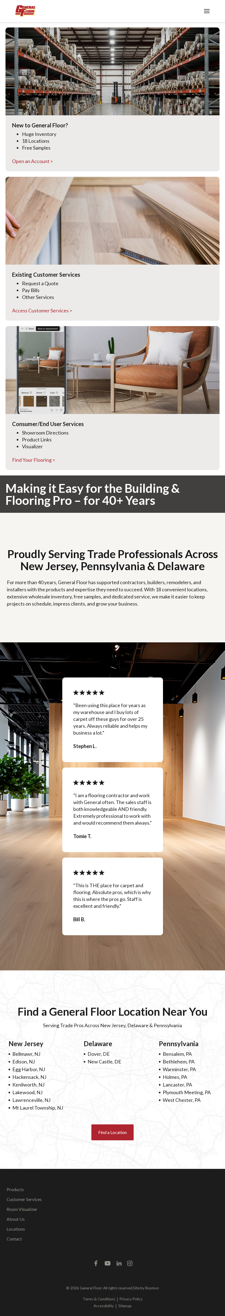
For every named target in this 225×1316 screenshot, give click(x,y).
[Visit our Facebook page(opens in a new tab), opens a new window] (96, 1263)
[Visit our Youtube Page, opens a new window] (107, 1263)
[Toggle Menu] (206, 11)
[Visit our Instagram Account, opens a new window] (130, 1263)
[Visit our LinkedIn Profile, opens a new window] (119, 1263)
